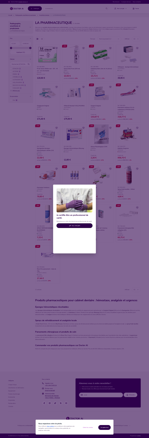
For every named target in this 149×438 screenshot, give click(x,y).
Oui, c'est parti (76, 226)
